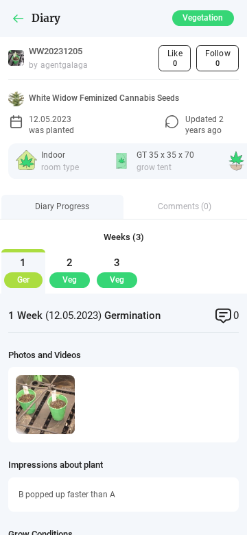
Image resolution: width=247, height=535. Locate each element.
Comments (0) (184, 206)
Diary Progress (62, 206)
